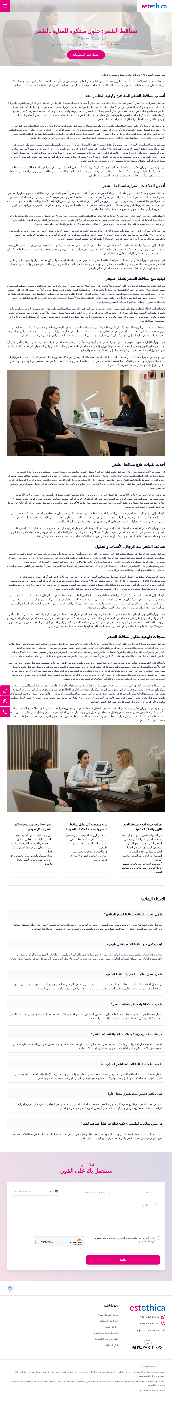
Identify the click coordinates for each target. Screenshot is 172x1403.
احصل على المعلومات (86, 54)
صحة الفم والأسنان (108, 1314)
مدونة (98, 44)
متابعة (123, 1259)
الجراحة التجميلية (109, 1320)
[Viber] (5, 712)
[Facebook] (10, 1288)
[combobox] (54, 1191)
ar (17, 5)
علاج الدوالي (111, 1345)
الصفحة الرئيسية (112, 44)
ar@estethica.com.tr (147, 1330)
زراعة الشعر (111, 1326)
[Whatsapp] (5, 701)
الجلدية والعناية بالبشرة (105, 1332)
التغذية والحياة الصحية (106, 1338)
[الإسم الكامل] (5, 690)
